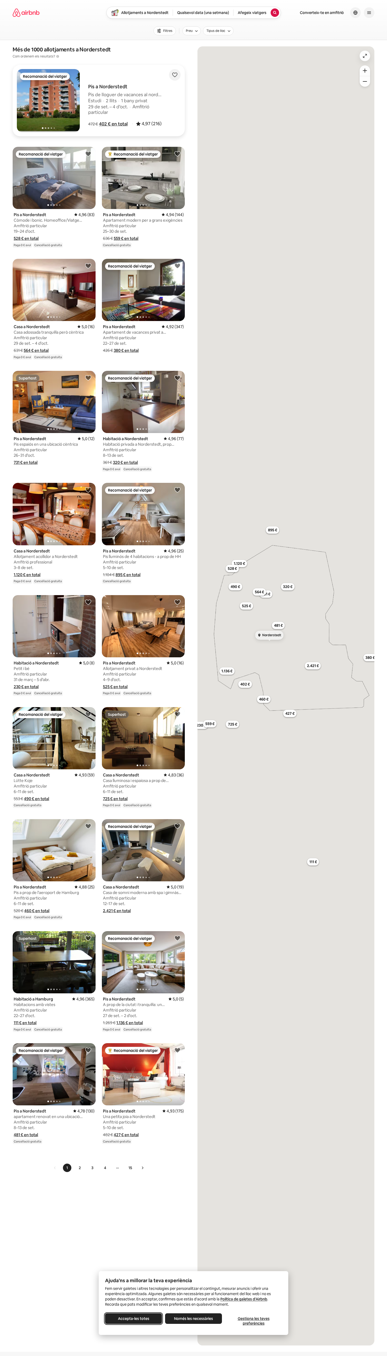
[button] (113, 124)
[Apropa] (365, 70)
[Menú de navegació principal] (369, 12)
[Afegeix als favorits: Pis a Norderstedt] (88, 153)
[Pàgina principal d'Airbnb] (26, 12)
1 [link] (67, 1167)
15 (130, 1167)
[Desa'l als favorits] (175, 75)
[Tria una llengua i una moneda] (355, 12)
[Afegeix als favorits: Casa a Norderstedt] (88, 265)
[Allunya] (365, 81)
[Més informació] (57, 56)
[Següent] (142, 1168)
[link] (55, 1168)
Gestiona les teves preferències (254, 1321)
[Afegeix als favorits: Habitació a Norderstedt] (177, 377)
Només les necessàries (193, 1318)
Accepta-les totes (133, 1318)
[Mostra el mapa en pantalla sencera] (365, 56)
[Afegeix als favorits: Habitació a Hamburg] (88, 938)
